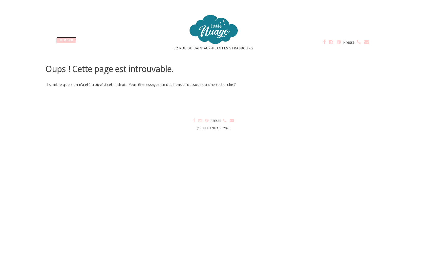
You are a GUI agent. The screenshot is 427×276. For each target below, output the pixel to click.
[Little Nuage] (214, 42)
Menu (68, 40)
